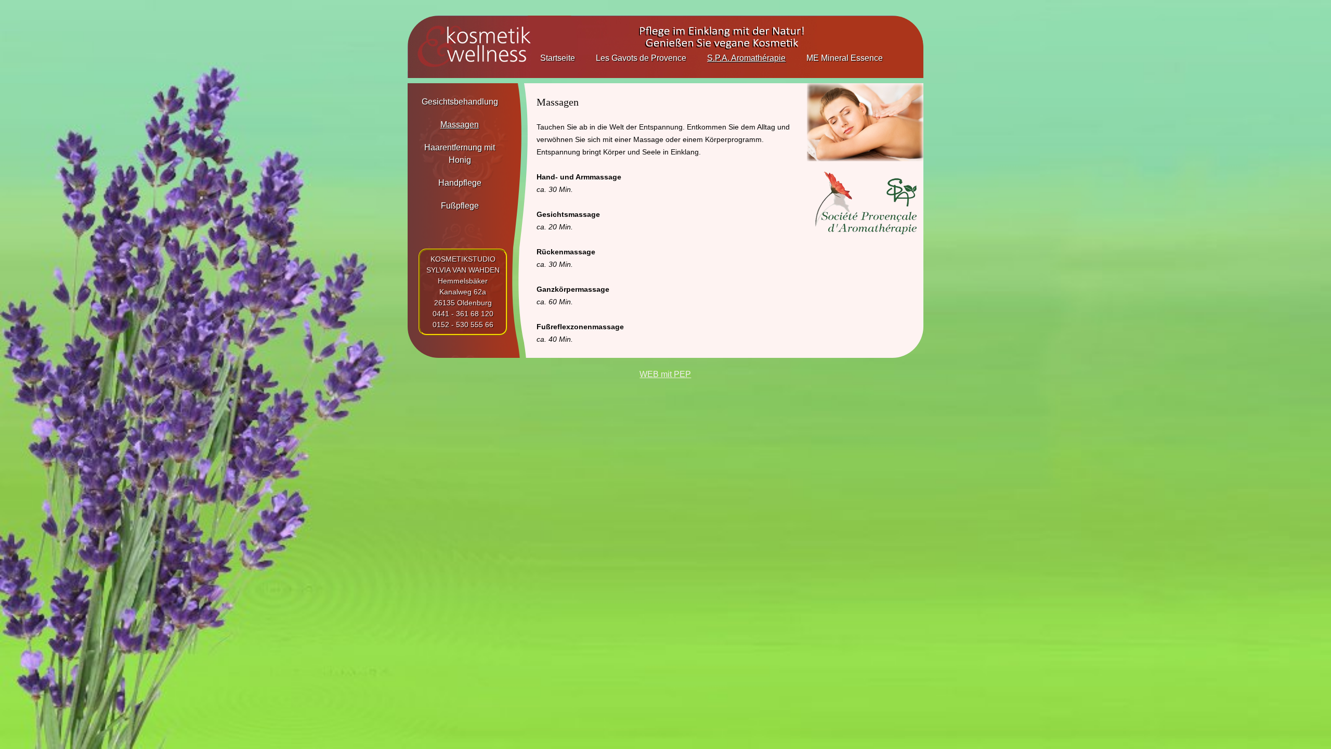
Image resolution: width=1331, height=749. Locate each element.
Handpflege (459, 182)
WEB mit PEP (665, 374)
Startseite (557, 58)
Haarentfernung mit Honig (459, 153)
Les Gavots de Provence (641, 58)
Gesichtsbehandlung (460, 101)
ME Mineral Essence (844, 58)
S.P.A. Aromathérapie (746, 58)
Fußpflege (460, 205)
